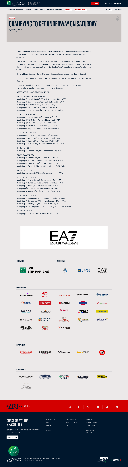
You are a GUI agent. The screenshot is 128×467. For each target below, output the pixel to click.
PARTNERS (89, 420)
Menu (119, 10)
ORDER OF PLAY (50, 420)
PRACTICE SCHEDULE (54, 10)
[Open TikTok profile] (107, 407)
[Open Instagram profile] (69, 407)
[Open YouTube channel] (97, 407)
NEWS (36, 10)
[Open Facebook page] (79, 407)
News (117, 18)
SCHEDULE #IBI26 (71, 420)
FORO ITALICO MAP (71, 422)
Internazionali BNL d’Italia (16, 3)
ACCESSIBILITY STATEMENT (90, 431)
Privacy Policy (39, 460)
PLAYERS (48, 430)
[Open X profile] (88, 407)
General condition (29, 460)
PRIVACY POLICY (90, 425)
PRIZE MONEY (89, 428)
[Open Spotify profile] (116, 407)
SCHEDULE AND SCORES (15, 10)
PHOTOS (68, 428)
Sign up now (12, 437)
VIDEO (42, 10)
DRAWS (28, 10)
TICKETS (95, 3)
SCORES (48, 425)
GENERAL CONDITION (91, 422)
